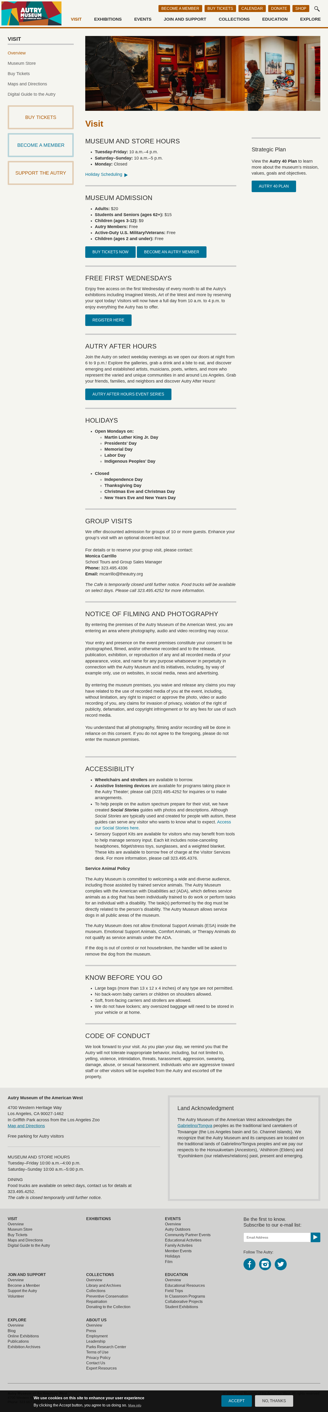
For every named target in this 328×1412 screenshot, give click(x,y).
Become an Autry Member (171, 252)
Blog (12, 1331)
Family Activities (179, 1245)
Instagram (265, 1264)
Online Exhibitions (23, 1336)
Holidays (172, 1256)
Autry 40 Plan (274, 186)
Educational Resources (185, 1285)
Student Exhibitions (181, 1307)
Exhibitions (108, 19)
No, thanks (274, 1401)
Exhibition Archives (24, 1347)
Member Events (178, 1251)
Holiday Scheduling (103, 174)
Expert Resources (101, 1368)
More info (134, 1405)
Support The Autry (40, 173)
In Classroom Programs (185, 1296)
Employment (97, 1336)
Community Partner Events (188, 1235)
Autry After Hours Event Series (128, 394)
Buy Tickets (220, 8)
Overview (17, 53)
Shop (300, 8)
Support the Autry (22, 1291)
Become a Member (180, 8)
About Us (96, 1320)
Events (143, 19)
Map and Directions (26, 1125)
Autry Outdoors (177, 1229)
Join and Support (185, 19)
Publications (18, 1341)
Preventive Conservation (107, 1296)
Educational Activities (183, 1240)
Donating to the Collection (108, 1307)
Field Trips (174, 1291)
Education (275, 19)
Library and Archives (103, 1285)
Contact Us (95, 1363)
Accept (237, 1401)
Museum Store (22, 63)
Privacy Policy (98, 1358)
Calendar (252, 8)
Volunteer (16, 1296)
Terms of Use (97, 1352)
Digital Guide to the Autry (31, 94)
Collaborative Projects (184, 1302)
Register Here (108, 320)
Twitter (281, 1264)
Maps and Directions (27, 84)
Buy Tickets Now (110, 252)
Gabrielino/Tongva (194, 1125)
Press (91, 1331)
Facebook (249, 1264)
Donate (279, 8)
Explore (310, 19)
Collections (234, 19)
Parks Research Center (106, 1347)
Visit (76, 19)
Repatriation (96, 1302)
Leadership (95, 1341)
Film (168, 1262)
